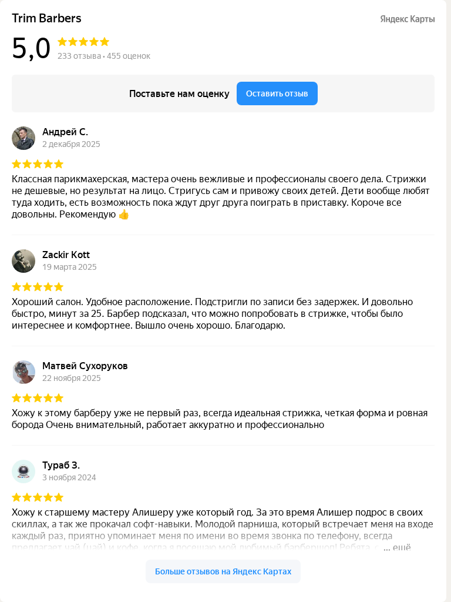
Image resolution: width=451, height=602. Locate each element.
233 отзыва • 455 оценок (104, 56)
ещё (402, 547)
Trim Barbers (47, 18)
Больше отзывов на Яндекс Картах (223, 571)
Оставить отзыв (277, 93)
